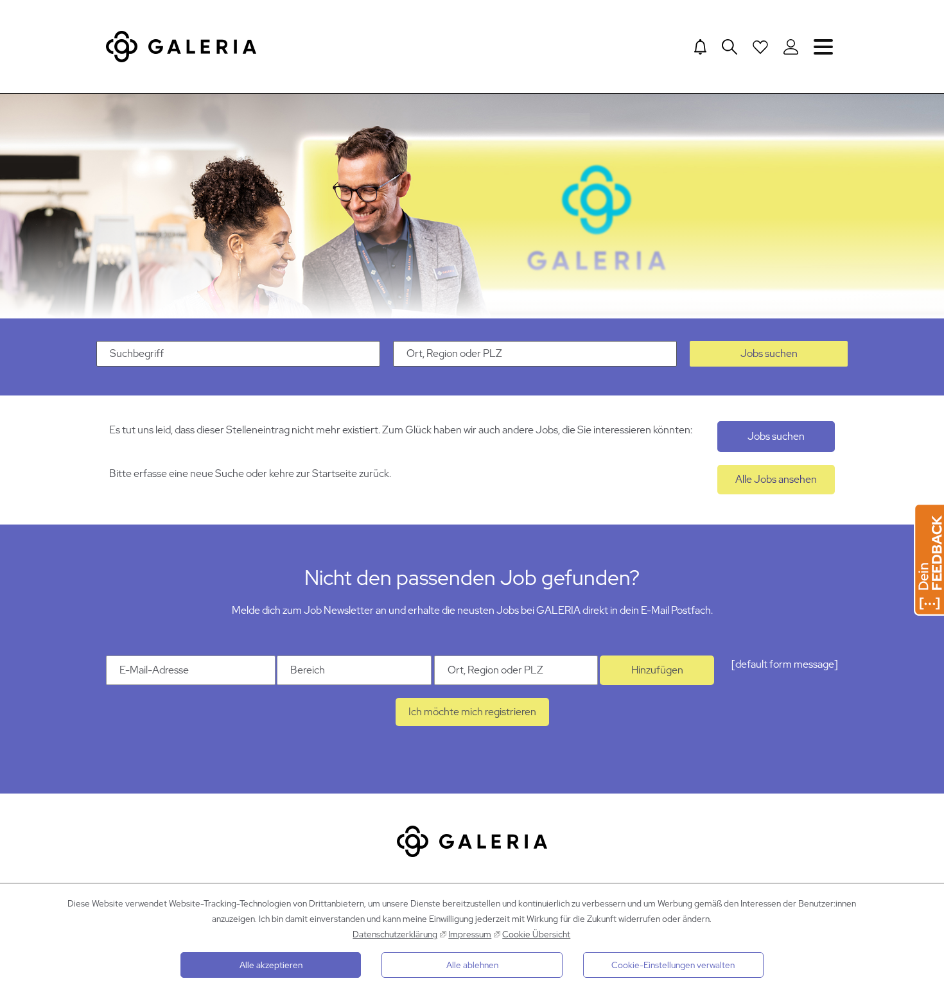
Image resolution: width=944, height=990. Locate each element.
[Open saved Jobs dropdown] (760, 47)
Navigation (823, 47)
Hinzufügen (657, 670)
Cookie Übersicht (536, 934)
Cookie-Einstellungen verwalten (673, 965)
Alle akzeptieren (271, 965)
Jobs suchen (769, 353)
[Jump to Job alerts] (700, 47)
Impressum (469, 934)
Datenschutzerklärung (395, 934)
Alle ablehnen (472, 965)
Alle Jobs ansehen (776, 479)
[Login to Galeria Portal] (790, 47)
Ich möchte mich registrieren (472, 711)
